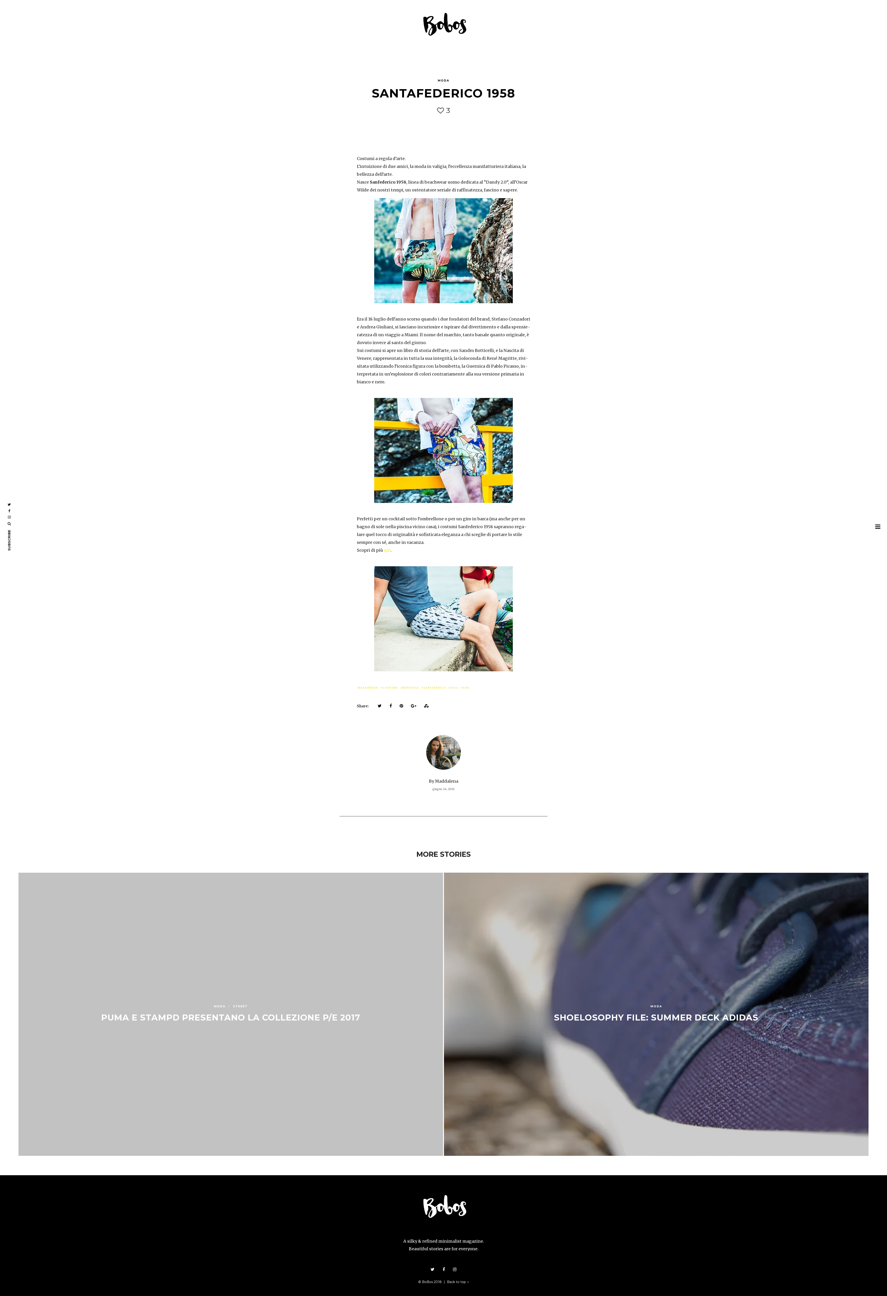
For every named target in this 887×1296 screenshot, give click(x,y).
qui (387, 550)
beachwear (368, 687)
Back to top (457, 1282)
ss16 (454, 687)
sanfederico (434, 687)
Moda (443, 80)
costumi (390, 687)
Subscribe (9, 540)
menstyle (410, 687)
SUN (466, 687)
